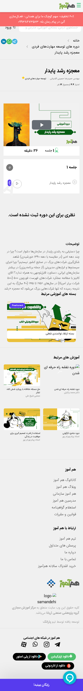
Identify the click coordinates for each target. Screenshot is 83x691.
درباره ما (70, 552)
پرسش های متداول (62, 546)
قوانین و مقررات (65, 514)
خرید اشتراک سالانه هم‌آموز (57, 566)
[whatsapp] (9, 42)
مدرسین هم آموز (64, 501)
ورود (8, 28)
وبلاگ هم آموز (66, 487)
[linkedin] (3, 42)
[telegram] (14, 42)
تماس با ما (68, 559)
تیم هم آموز (68, 539)
